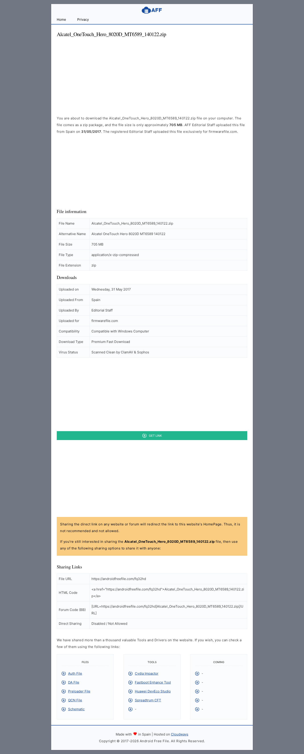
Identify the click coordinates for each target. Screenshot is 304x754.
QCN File (75, 700)
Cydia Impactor (146, 673)
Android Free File (152, 10)
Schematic (76, 709)
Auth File (75, 673)
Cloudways (179, 734)
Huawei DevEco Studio (153, 691)
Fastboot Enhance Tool (153, 682)
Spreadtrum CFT (148, 700)
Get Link (155, 435)
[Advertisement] (152, 72)
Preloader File (79, 691)
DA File (73, 682)
